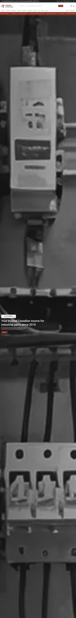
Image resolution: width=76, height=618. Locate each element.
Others (46, 10)
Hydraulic (19, 10)
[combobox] (44, 6)
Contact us (67, 10)
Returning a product (66, 1)
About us (58, 1)
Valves (42, 10)
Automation (3, 10)
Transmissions (30, 10)
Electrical (8, 10)
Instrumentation (13, 10)
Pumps (35, 10)
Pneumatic (24, 10)
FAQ (61, 1)
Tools (38, 10)
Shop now (4, 332)
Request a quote (72, 10)
